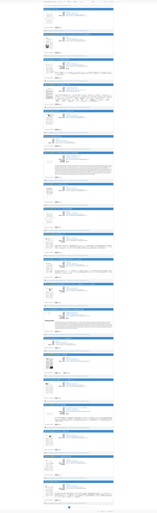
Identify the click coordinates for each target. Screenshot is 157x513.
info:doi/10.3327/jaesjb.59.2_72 (80, 55)
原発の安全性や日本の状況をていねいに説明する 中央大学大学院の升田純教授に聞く (72, 34)
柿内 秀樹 (68, 62)
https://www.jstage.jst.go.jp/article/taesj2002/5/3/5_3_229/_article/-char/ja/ (61, 334)
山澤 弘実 (76, 312)
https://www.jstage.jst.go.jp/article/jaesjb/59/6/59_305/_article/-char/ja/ (60, 132)
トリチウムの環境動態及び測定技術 (61, 59)
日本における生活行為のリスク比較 (61, 84)
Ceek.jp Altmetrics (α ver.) (50, 1)
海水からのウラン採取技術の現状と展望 (62, 456)
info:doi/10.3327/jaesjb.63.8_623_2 (82, 230)
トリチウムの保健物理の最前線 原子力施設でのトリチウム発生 (67, 259)
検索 (93, 1)
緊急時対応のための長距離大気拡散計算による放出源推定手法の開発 (68, 309)
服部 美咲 (68, 12)
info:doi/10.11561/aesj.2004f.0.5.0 (83, 107)
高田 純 (67, 286)
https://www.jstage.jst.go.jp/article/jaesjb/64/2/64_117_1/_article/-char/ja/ (61, 30)
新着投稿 (75, 1)
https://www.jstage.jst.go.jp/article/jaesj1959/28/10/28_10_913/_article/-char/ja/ (62, 427)
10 (87, 507)
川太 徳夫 (82, 407)
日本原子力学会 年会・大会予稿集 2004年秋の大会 (76, 90)
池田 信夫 (68, 113)
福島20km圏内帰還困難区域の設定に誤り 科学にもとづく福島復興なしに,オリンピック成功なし (74, 284)
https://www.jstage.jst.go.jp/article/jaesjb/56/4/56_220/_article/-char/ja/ (60, 305)
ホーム (45, 5)
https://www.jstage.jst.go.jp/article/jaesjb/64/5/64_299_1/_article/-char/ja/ (61, 350)
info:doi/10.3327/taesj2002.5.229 (82, 334)
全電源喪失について (57, 481)
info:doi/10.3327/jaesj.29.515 (82, 376)
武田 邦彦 (68, 357)
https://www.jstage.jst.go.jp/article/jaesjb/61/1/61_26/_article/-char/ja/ (60, 478)
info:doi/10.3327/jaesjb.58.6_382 (81, 205)
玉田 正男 (68, 459)
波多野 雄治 (68, 262)
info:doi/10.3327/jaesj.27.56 (82, 180)
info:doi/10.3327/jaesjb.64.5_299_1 (82, 350)
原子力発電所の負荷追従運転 (59, 405)
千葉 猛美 (79, 155)
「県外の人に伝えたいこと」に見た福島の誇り (61, 338)
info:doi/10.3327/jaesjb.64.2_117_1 (82, 30)
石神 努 (75, 155)
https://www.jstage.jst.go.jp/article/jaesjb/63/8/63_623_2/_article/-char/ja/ (61, 230)
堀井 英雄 (72, 155)
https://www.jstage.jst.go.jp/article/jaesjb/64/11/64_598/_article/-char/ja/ (60, 452)
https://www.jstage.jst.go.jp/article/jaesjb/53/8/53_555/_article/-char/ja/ (60, 255)
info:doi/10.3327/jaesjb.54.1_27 (80, 503)
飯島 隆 (85, 407)
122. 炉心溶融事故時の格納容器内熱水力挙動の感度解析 (66, 152)
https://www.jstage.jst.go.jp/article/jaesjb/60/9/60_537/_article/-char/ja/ (60, 81)
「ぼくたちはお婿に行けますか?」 (61, 184)
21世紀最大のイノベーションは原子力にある (63, 111)
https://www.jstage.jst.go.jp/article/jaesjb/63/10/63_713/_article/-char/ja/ (60, 280)
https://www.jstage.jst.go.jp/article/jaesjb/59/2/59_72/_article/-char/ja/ (60, 55)
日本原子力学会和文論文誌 (71, 314)
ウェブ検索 (104, 1)
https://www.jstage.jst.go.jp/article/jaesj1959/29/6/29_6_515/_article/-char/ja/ (61, 376)
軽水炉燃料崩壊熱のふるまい (59, 234)
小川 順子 (68, 87)
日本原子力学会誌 (69, 158)
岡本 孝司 (68, 484)
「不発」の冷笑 (55, 9)
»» (92, 507)
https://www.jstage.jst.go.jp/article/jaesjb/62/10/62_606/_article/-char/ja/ (60, 401)
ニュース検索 (110, 1)
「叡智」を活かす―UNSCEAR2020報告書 (62, 209)
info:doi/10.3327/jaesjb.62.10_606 (81, 401)
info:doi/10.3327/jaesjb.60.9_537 (81, 81)
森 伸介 (71, 87)
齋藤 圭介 (68, 382)
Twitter (58, 27)
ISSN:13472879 (80, 314)
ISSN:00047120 (76, 158)
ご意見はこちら (103, 511)
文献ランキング (61, 1)
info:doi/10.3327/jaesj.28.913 (83, 427)
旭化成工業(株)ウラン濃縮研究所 (60, 354)
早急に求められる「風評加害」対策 (61, 431)
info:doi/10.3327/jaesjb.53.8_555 (81, 255)
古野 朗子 (68, 312)
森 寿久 (71, 407)
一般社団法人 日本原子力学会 (71, 13)
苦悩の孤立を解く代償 (56, 136)
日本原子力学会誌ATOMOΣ (71, 14)
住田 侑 (74, 407)
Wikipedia (67, 373)
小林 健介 (68, 155)
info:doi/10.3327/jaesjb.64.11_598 (81, 452)
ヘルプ (98, 511)
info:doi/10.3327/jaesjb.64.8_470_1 (82, 149)
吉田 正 (67, 237)
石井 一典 (78, 407)
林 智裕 (67, 434)
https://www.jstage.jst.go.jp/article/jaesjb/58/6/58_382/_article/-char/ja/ (60, 205)
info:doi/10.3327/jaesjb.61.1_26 (80, 478)
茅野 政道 (72, 312)
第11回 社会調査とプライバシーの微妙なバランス (64, 379)
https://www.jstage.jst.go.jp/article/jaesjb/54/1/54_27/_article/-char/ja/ (60, 503)
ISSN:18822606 (80, 14)
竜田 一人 (68, 187)
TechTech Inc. (110, 511)
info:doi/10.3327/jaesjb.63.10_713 (81, 280)
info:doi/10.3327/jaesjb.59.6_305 (81, 132)
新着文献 (69, 1)
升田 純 (67, 37)
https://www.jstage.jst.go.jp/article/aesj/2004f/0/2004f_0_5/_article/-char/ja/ (61, 107)
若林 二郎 (68, 407)
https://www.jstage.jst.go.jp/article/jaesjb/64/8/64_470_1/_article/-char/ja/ (61, 149)
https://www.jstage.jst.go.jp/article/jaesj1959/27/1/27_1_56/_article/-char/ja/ (61, 180)
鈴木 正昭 (75, 87)
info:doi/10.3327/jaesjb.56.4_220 (81, 305)
